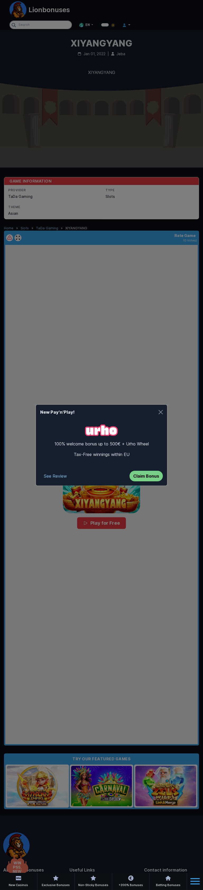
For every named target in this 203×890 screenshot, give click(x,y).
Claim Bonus (146, 476)
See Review (55, 476)
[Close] (160, 412)
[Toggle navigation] (195, 881)
